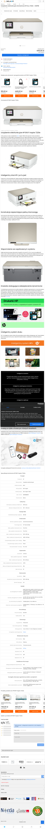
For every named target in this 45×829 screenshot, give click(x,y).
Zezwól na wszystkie (36, 424)
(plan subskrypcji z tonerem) (16, 434)
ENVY (18, 135)
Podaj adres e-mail (6, 776)
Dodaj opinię (40, 744)
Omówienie (15, 11)
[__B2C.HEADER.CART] (31, 827)
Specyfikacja (22, 11)
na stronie (7, 296)
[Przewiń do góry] (1, 11)
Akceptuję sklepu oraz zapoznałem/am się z (19, 779)
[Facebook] (20, 767)
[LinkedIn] (24, 767)
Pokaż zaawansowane (21, 424)
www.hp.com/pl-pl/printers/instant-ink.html (30, 468)
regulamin (9, 779)
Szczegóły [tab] (22, 407)
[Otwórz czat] (42, 822)
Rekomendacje (29, 11)
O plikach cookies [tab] (37, 407)
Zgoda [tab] (8, 407)
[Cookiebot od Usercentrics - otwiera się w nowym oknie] (38, 404)
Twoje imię (16, 733)
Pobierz (24, 632)
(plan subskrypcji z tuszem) (35, 433)
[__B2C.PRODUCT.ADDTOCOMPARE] (1, 14)
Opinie (35, 11)
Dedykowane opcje (8, 11)
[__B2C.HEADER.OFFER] (40, 827)
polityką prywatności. (30, 779)
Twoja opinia (17, 737)
